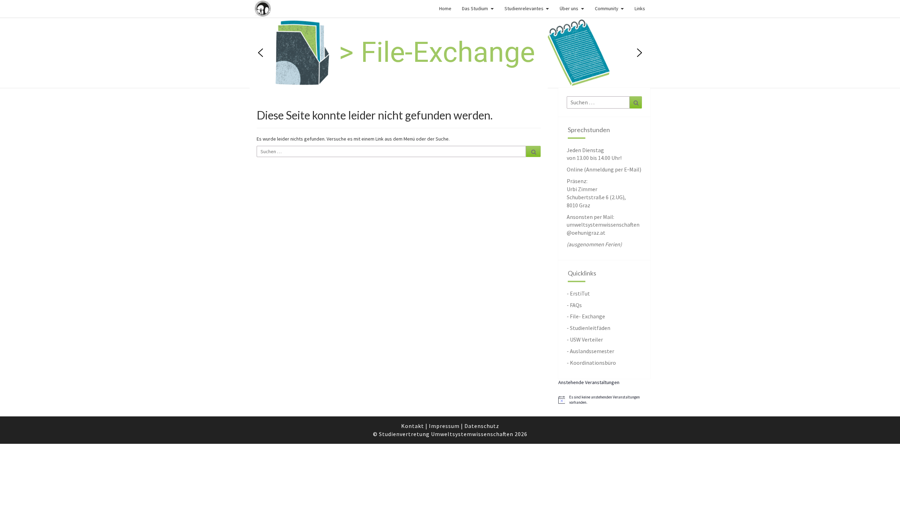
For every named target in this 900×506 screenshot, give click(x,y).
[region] (450, 53)
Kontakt (412, 425)
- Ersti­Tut (578, 293)
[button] (596, 53)
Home (445, 8)
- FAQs (574, 305)
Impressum (444, 425)
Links (640, 8)
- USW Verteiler (585, 339)
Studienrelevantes (524, 8)
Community (606, 8)
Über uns (569, 8)
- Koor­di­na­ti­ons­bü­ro (591, 362)
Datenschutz (481, 425)
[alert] (604, 400)
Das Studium (475, 8)
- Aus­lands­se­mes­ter (590, 351)
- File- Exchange (586, 316)
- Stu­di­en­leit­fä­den (588, 327)
